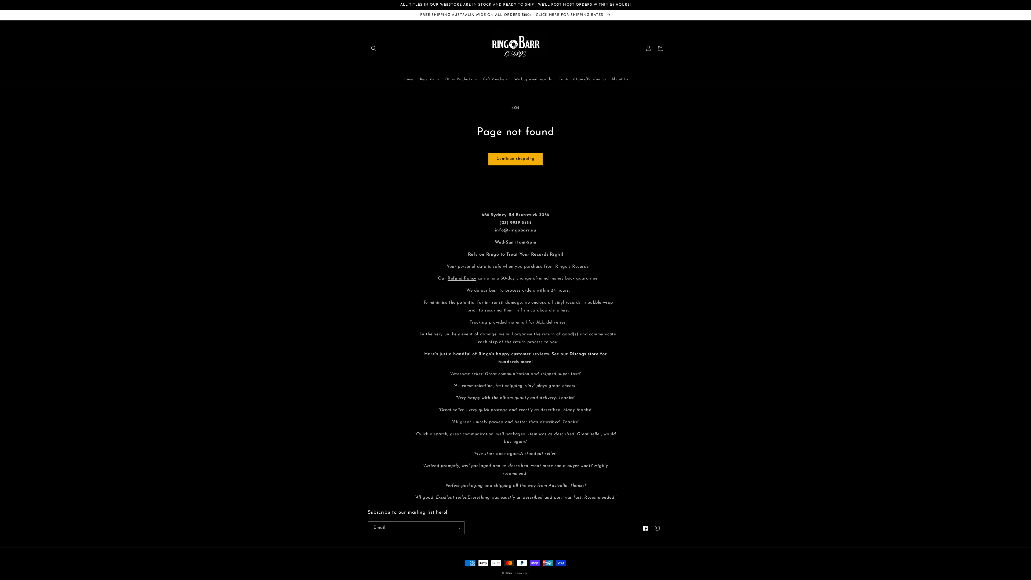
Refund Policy (462, 278)
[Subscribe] (458, 527)
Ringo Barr (521, 573)
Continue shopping (515, 159)
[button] (374, 48)
